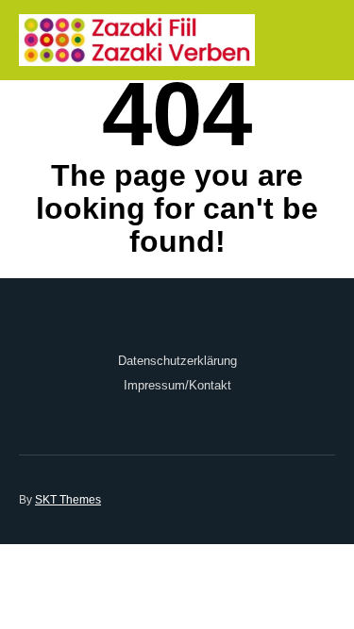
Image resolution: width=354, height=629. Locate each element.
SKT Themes (68, 499)
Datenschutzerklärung (177, 361)
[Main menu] (318, 39)
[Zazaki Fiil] (137, 40)
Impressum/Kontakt (177, 385)
